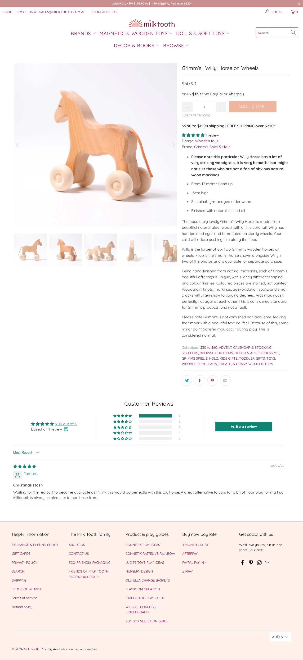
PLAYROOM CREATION (142, 589)
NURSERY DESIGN (139, 571)
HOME (7, 12)
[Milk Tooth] (152, 23)
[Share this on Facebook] (200, 380)
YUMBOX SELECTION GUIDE (146, 621)
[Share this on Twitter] (187, 380)
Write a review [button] (244, 426)
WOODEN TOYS (260, 364)
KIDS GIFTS (228, 358)
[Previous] (18, 144)
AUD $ (277, 636)
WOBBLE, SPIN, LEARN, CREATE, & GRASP (214, 364)
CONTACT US (79, 553)
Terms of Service (24, 598)
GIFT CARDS (21, 553)
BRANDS (81, 33)
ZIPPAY (187, 571)
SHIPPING (19, 580)
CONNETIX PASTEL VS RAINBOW (150, 553)
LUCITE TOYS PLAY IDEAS (144, 562)
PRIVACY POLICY (24, 562)
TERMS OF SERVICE (27, 589)
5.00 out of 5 (66, 424)
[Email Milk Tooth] (268, 563)
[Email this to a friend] (225, 380)
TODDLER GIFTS (252, 358)
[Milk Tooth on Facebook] (242, 563)
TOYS (271, 358)
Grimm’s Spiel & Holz (212, 146)
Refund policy (22, 607)
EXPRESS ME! (268, 353)
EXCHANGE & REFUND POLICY (35, 545)
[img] (24, 466)
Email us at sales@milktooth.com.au (52, 12)
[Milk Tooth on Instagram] (259, 563)
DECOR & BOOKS (134, 45)
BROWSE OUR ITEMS (216, 353)
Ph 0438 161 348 (104, 12)
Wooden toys (206, 140)
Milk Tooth (31, 649)
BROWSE (173, 45)
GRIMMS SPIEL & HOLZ (200, 358)
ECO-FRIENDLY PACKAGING (90, 562)
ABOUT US (77, 545)
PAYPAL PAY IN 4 (194, 562)
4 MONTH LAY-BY (195, 545)
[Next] (173, 144)
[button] (193, 135)
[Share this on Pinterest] (212, 380)
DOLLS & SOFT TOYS (200, 33)
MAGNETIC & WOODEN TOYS (133, 33)
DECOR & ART (246, 353)
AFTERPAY (190, 553)
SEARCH (18, 571)
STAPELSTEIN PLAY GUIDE (145, 598)
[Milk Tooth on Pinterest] (251, 563)
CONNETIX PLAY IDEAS (142, 545)
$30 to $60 (208, 347)
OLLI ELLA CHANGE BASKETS (147, 580)
